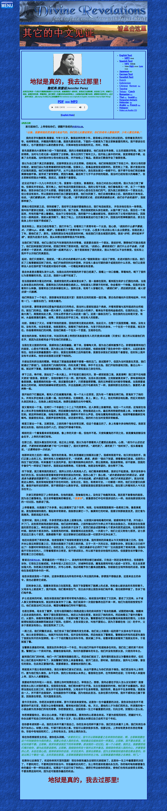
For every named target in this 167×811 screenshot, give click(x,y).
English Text (125, 55)
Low (141, 66)
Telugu (122, 91)
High (131, 66)
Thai (121, 97)
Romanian (124, 94)
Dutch (122, 80)
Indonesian (125, 83)
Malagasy (123, 108)
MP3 (74, 101)
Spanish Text (126, 61)
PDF (61, 101)
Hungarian (124, 100)
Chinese (123, 86)
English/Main (67, 115)
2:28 (78, 127)
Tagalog (123, 89)
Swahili (131, 97)
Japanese (124, 71)
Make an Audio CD (128, 110)
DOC (67, 102)
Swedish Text (126, 77)
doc (139, 86)
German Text (126, 74)
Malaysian (124, 102)
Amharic (133, 100)
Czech (131, 91)
